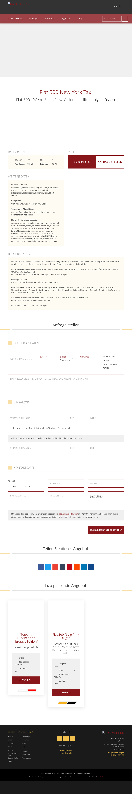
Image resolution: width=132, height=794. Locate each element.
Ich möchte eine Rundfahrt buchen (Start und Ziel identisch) (42, 428)
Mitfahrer (84, 357)
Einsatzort (22, 402)
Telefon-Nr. (56, 495)
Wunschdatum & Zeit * (21, 359)
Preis (72, 152)
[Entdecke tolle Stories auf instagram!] (43, 6)
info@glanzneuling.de (116, 753)
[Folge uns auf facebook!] (37, 6)
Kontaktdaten (24, 468)
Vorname (55, 483)
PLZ (72, 418)
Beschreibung (19, 254)
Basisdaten (16, 152)
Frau (27, 486)
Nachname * (96, 483)
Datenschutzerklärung (68, 514)
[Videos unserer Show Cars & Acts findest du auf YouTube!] (50, 6)
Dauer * (43, 357)
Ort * (93, 418)
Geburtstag (96, 495)
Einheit (63, 357)
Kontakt (117, 6)
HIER (101, 777)
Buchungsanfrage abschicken (106, 529)
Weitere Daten (19, 176)
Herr (15, 486)
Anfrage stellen (110, 162)
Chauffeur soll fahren (110, 366)
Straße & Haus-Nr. (20, 418)
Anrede (11, 480)
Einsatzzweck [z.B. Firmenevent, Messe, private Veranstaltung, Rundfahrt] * (51, 378)
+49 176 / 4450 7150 (116, 755)
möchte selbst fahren (110, 358)
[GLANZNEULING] (113, 733)
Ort (92, 448)
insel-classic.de (66, 753)
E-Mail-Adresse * (19, 495)
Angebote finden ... (111, 19)
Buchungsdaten (26, 343)
